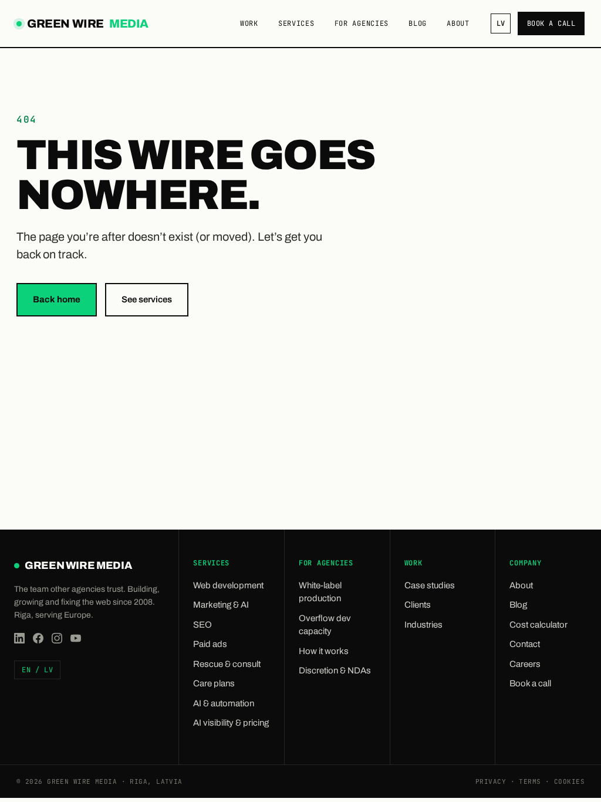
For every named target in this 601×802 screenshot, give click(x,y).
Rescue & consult (227, 664)
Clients (417, 604)
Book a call (551, 23)
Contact (524, 644)
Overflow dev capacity (325, 625)
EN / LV (37, 670)
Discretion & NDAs (335, 670)
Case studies (429, 585)
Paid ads (210, 644)
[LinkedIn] (19, 638)
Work (249, 23)
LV (501, 23)
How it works (324, 651)
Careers (525, 664)
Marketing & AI (221, 604)
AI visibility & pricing (231, 722)
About (458, 23)
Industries (423, 624)
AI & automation (223, 703)
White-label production (320, 592)
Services (296, 23)
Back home (56, 299)
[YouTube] (75, 638)
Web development (228, 585)
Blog (417, 23)
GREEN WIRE (86, 24)
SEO (202, 624)
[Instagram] (57, 638)
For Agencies (362, 23)
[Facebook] (38, 638)
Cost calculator (538, 624)
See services (146, 299)
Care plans (214, 683)
